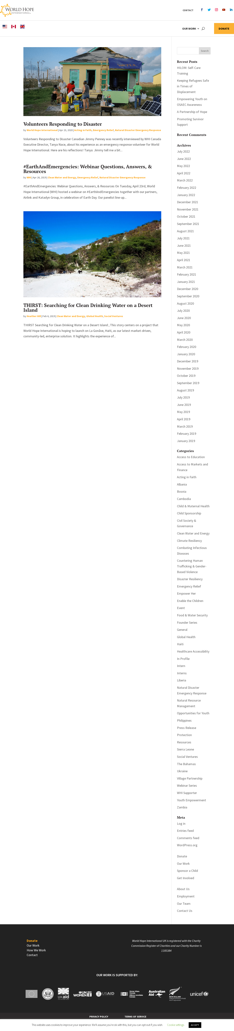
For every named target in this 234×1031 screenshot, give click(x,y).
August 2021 (185, 231)
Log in (181, 823)
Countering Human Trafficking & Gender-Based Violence (191, 566)
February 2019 (186, 433)
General (182, 630)
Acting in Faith (83, 130)
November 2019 (188, 368)
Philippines (184, 720)
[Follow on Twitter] (209, 10)
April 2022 (183, 173)
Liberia (181, 680)
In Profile (183, 659)
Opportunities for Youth (193, 713)
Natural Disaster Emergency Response (138, 130)
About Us (183, 889)
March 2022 (185, 180)
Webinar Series (187, 785)
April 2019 (183, 419)
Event (181, 608)
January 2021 (186, 282)
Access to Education (191, 457)
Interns (182, 673)
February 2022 (186, 187)
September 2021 (188, 224)
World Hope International (42, 130)
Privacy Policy (98, 1016)
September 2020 (188, 296)
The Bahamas (186, 764)
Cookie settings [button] (175, 1025)
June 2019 (184, 405)
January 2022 (186, 195)
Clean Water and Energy (62, 177)
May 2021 (183, 253)
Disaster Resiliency (190, 579)
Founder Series (187, 622)
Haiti (180, 644)
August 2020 (185, 303)
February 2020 (186, 347)
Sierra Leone (185, 749)
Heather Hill (34, 316)
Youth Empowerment (191, 800)
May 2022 (183, 166)
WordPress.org (187, 845)
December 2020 (187, 289)
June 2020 (184, 318)
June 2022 (184, 159)
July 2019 (183, 397)
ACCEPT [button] (195, 1025)
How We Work (36, 950)
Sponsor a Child (187, 871)
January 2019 (186, 441)
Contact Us (184, 911)
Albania (182, 484)
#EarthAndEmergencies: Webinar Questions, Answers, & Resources (87, 168)
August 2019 (185, 390)
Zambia (182, 807)
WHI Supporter (187, 793)
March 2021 (185, 267)
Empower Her (186, 593)
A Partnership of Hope (192, 112)
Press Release (186, 728)
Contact (188, 10)
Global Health (94, 316)
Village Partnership (189, 778)
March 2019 (185, 426)
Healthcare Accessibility (193, 651)
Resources (184, 742)
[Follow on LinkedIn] (231, 10)
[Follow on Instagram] (216, 10)
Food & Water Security (192, 615)
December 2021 (187, 202)
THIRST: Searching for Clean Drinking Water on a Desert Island (87, 307)
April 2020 (183, 332)
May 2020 (183, 325)
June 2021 (184, 245)
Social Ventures (113, 316)
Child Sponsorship (189, 513)
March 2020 (185, 340)
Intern (181, 666)
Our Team (183, 903)
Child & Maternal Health (193, 506)
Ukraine (182, 771)
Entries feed (185, 831)
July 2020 (183, 310)
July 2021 (183, 238)
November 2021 (188, 209)
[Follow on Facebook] (202, 10)
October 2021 (186, 216)
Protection (184, 735)
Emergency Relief (103, 130)
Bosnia (181, 491)
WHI (29, 177)
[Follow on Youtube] (224, 10)
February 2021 (186, 274)
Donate (224, 28)
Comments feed (188, 838)
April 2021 (183, 260)
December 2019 (187, 361)
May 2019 (183, 412)
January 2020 (186, 354)
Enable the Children (190, 601)
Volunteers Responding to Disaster (62, 124)
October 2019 (186, 376)
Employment (186, 896)
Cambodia (184, 499)
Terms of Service (135, 1016)
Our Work (189, 28)
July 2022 (183, 151)
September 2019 (188, 383)
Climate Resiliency (189, 541)
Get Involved (185, 878)
